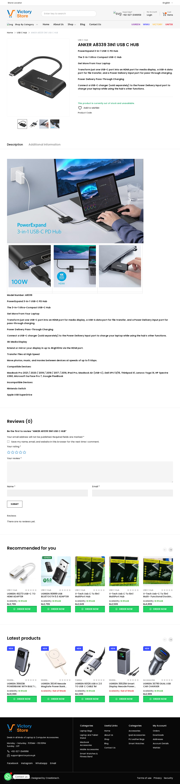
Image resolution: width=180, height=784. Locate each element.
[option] (22, 124)
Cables (78, 680)
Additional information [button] (44, 144)
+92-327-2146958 (132, 15)
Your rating (14, 446)
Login (149, 15)
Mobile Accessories (13, 681)
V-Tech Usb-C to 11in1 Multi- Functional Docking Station (158, 596)
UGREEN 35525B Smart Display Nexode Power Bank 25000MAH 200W (122, 686)
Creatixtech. (52, 778)
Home (10, 32)
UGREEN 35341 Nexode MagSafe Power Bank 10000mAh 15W (53, 686)
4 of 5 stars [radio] (20, 452)
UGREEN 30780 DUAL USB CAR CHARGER (157, 685)
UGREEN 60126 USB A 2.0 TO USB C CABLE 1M (88, 685)
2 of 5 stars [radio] (12, 452)
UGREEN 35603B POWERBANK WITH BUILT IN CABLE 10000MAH (22, 686)
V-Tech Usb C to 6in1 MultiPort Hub (121, 595)
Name (11, 486)
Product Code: (85, 112)
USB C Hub (22, 32)
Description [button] (15, 144)
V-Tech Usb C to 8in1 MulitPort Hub (87, 595)
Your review (14, 458)
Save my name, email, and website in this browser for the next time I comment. (55, 441)
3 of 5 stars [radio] (16, 452)
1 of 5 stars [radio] (8, 452)
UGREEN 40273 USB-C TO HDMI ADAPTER (21, 595)
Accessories (149, 680)
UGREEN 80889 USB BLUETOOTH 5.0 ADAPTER (55, 595)
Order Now (23, 609)
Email (96, 486)
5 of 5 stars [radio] (24, 452)
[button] (170, 549)
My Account (152, 12)
